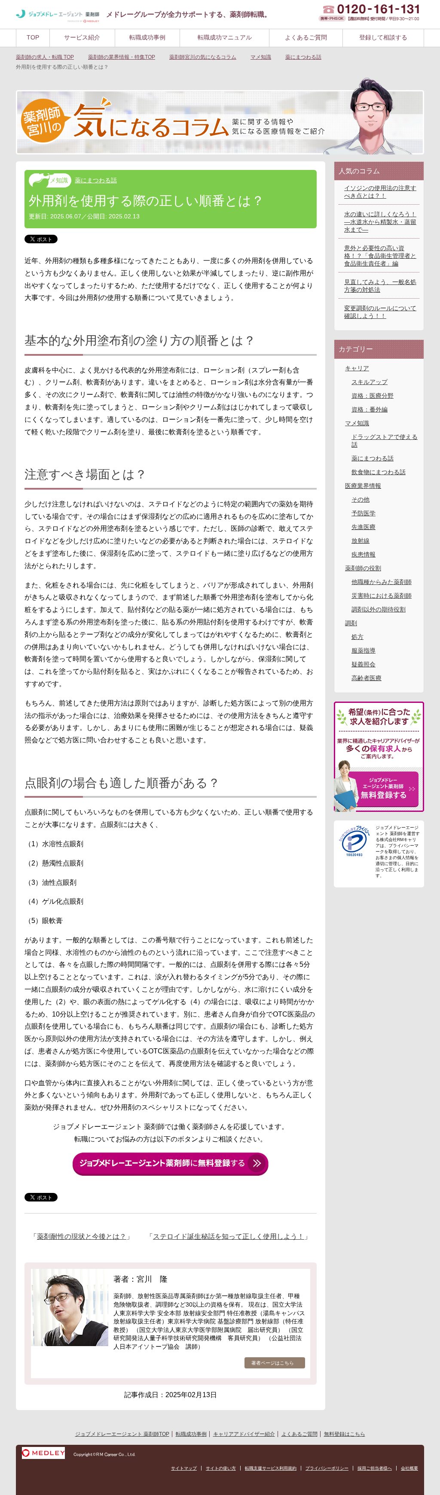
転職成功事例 (147, 37)
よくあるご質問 (306, 37)
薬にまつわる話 (96, 180)
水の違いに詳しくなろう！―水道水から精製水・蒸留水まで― (380, 222)
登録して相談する (383, 37)
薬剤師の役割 (363, 568)
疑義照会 (363, 664)
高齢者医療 (366, 678)
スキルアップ (369, 381)
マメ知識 (56, 180)
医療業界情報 (363, 485)
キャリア (357, 368)
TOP (33, 37)
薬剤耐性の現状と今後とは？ (81, 1236)
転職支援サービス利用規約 (270, 1468)
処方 (357, 636)
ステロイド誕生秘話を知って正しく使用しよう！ (228, 1236)
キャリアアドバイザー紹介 (244, 1434)
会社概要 (409, 1468)
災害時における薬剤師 (381, 595)
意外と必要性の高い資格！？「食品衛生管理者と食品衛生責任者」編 (380, 256)
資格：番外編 (369, 409)
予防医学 (363, 513)
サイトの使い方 (221, 1468)
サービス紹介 (82, 37)
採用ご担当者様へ (375, 1468)
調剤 (351, 623)
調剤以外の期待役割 (378, 609)
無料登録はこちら (344, 1434)
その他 (360, 499)
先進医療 (363, 527)
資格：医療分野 (372, 395)
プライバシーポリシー (327, 1468)
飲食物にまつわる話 (378, 472)
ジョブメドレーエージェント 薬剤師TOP (122, 1434)
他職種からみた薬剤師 (381, 581)
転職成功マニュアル (225, 37)
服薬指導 (363, 650)
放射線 (360, 540)
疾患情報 (363, 554)
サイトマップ (184, 1468)
